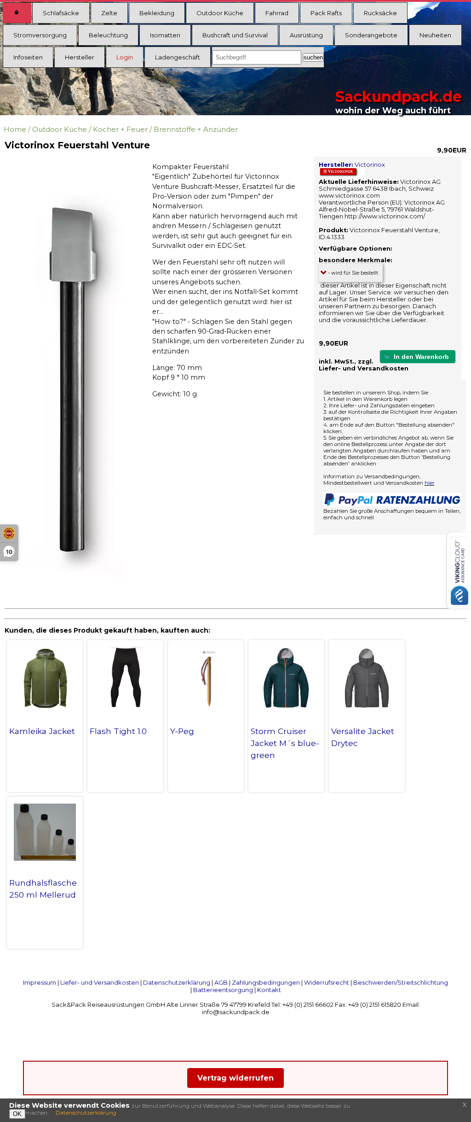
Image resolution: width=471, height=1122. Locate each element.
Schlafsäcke (61, 13)
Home (15, 129)
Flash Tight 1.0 (118, 731)
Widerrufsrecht (326, 982)
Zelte (109, 13)
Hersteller (79, 57)
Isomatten (165, 35)
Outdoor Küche (219, 13)
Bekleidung (156, 13)
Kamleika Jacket (42, 731)
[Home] (17, 13)
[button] (417, 356)
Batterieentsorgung (223, 989)
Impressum (39, 982)
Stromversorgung (40, 35)
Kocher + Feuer (120, 129)
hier (430, 483)
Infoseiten (28, 57)
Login (124, 57)
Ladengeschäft (177, 57)
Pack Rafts (326, 13)
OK (17, 1113)
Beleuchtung (108, 35)
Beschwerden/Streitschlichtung (400, 982)
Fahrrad (276, 13)
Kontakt (269, 989)
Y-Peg (182, 731)
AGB (221, 982)
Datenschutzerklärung (176, 982)
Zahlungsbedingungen (266, 982)
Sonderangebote (371, 35)
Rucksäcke (380, 13)
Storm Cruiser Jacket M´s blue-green (285, 743)
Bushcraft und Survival (235, 35)
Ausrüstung (306, 35)
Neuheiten (435, 35)
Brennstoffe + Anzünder (196, 129)
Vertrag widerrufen (235, 1078)
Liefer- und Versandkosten (99, 982)
